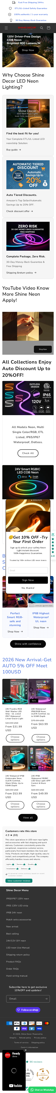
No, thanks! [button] (28, 588)
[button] (46, 503)
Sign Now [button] (28, 580)
